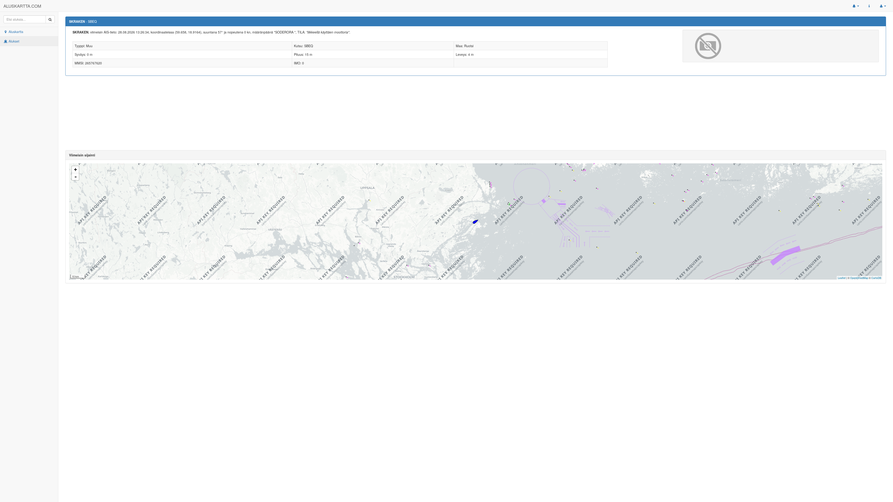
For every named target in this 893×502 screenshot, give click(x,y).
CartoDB (876, 278)
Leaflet (842, 278)
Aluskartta (15, 31)
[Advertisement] (475, 112)
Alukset (13, 41)
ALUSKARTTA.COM (22, 6)
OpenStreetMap (859, 278)
